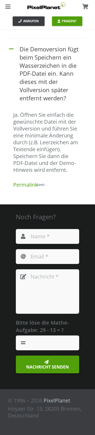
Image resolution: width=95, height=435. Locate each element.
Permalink (25, 184)
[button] (8, 6)
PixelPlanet (57, 400)
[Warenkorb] (85, 6)
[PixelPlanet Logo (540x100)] (46, 5)
